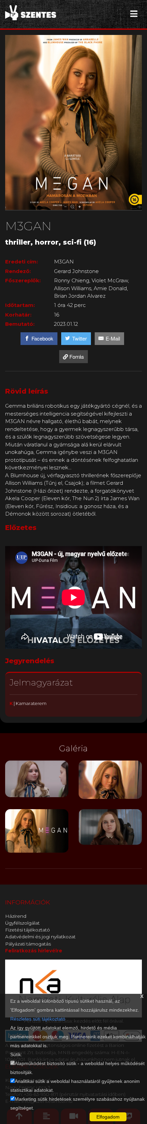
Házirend (15, 916)
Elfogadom (108, 1117)
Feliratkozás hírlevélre (33, 950)
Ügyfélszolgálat (22, 923)
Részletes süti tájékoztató (37, 1019)
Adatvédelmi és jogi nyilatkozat (40, 936)
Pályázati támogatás (28, 944)
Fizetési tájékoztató (27, 929)
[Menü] (134, 13)
